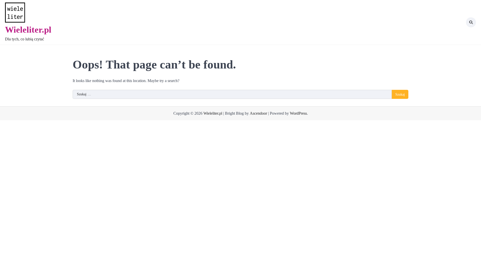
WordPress (298, 113)
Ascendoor (258, 113)
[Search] (471, 22)
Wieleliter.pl (28, 30)
